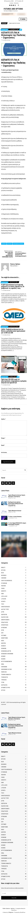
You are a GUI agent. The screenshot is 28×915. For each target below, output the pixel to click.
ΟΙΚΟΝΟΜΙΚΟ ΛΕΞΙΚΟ (6, 669)
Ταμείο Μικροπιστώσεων (14, 510)
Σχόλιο (3, 419)
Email (3, 445)
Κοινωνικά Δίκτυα (6, 651)
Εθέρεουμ (4, 614)
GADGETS (3, 591)
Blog (2, 572)
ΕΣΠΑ (2, 630)
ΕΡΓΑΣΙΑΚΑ (4, 627)
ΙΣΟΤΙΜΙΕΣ (3, 635)
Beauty (3, 567)
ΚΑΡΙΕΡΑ (3, 643)
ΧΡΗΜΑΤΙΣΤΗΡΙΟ (5, 687)
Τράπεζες (4, 680)
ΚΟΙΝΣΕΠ (3, 646)
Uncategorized (5, 606)
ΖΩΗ (2, 633)
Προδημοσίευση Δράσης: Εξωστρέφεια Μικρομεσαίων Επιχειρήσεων (15, 503)
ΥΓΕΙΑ (2, 682)
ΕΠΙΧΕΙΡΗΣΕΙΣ (4, 625)
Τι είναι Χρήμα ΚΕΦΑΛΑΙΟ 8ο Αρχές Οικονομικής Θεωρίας (17, 523)
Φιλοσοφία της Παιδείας (13, 62)
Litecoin (3, 599)
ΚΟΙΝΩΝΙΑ (3, 648)
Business (3, 575)
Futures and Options (13, 9)
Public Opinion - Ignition (9, 908)
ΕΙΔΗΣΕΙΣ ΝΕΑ (4, 29)
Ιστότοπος (4, 452)
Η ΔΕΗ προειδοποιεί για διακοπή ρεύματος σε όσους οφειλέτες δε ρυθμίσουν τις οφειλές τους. (12, 286)
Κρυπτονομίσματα (6, 661)
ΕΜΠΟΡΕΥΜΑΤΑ (5, 619)
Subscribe (14, 897)
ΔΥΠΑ (2, 612)
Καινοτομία (4, 638)
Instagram (13, 5)
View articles (13, 265)
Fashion (3, 586)
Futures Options (6, 40)
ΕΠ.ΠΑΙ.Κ (10, 243)
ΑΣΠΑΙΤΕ (5, 59)
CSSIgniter (11, 912)
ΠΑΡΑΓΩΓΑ (4, 672)
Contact (11, 3)
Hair (2, 593)
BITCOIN (3, 570)
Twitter (11, 5)
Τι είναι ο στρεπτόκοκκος (15, 23)
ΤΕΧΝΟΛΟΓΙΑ (4, 677)
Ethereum (4, 583)
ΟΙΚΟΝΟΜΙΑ (4, 667)
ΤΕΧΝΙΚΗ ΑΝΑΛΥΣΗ (6, 674)
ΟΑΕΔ (2, 664)
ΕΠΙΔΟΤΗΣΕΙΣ (4, 622)
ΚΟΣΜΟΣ (3, 656)
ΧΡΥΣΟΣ (3, 690)
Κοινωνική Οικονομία (7, 653)
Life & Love (4, 596)
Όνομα (3, 438)
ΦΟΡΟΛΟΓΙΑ (4, 685)
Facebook (9, 5)
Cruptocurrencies (6, 580)
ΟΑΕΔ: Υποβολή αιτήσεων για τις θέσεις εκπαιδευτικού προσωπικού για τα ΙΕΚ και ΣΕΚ (13, 331)
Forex (3, 588)
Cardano (3, 578)
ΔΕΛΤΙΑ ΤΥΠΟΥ (5, 609)
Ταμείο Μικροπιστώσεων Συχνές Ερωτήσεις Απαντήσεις (16, 495)
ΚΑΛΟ (2, 640)
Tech (2, 604)
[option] (18, 23)
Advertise (16, 3)
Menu (23, 19)
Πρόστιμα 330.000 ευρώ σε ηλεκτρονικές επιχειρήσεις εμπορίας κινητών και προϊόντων (14, 381)
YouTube (15, 5)
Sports (3, 601)
